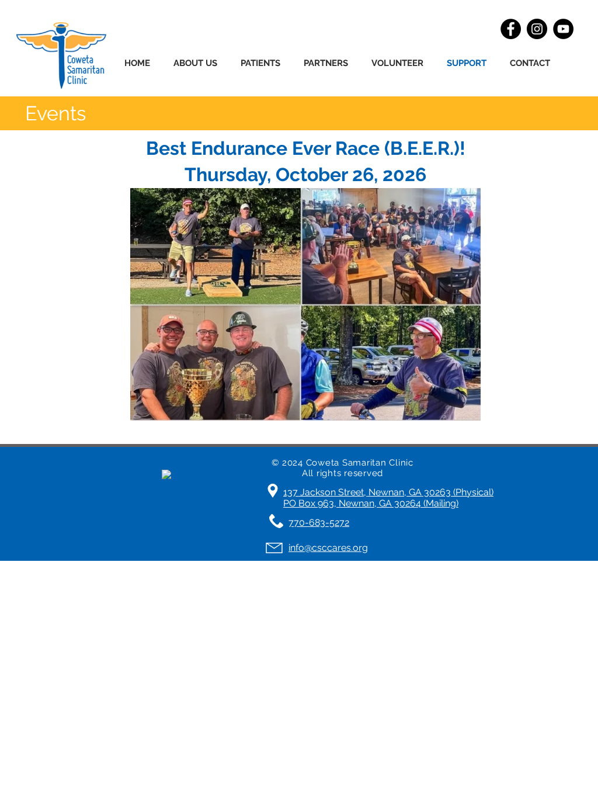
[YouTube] (563, 29)
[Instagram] (537, 29)
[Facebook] (510, 29)
